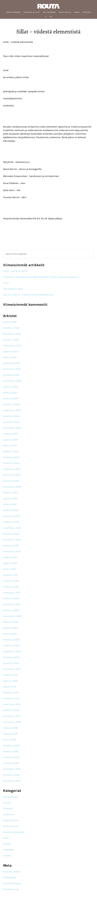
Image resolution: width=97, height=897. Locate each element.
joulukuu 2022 (11, 480)
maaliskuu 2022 (12, 528)
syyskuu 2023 (10, 439)
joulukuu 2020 (11, 610)
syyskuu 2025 (10, 351)
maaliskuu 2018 (11, 769)
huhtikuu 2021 (11, 586)
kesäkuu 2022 (10, 510)
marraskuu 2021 (12, 551)
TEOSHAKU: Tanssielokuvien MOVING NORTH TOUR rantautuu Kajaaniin (41, 277)
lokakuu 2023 (10, 433)
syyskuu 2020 (10, 628)
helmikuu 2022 (11, 533)
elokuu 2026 (10, 322)
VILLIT (6, 283)
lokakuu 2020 (10, 622)
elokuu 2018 (9, 739)
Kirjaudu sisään (11, 871)
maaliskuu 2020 (12, 651)
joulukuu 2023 (11, 422)
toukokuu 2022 (11, 516)
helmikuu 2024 (11, 416)
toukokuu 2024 (11, 404)
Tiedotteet (8, 849)
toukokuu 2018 (11, 757)
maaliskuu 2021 (11, 592)
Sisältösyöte (9, 877)
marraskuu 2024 (12, 381)
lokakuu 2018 (10, 728)
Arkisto (7, 802)
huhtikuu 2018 (11, 763)
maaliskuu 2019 (11, 704)
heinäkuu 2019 (11, 692)
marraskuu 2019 (12, 669)
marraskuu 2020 (12, 616)
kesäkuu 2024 (10, 398)
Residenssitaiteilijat (13, 832)
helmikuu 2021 (11, 598)
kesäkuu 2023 (10, 451)
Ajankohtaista (10, 796)
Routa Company (48, 6)
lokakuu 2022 (10, 492)
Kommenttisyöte (12, 883)
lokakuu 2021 (10, 557)
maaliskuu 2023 (12, 469)
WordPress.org (11, 889)
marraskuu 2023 (12, 428)
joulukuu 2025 (11, 339)
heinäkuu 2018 (11, 745)
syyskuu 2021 (10, 563)
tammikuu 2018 (11, 780)
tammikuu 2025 (12, 369)
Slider (6, 838)
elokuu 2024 (10, 392)
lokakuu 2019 (10, 675)
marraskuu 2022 (12, 486)
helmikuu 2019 (11, 710)
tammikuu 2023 (12, 475)
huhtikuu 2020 (11, 645)
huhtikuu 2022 (11, 522)
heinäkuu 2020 (11, 639)
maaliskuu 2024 (12, 410)
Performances (10, 826)
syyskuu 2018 (10, 733)
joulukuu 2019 (11, 663)
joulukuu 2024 (11, 375)
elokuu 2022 (10, 504)
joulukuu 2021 (11, 545)
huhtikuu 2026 (11, 328)
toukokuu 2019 (11, 698)
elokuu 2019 (9, 686)
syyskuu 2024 (10, 386)
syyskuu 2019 (10, 680)
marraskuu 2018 (12, 722)
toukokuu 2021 (11, 580)
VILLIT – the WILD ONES (15, 271)
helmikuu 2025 (11, 363)
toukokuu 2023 (11, 457)
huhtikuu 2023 (11, 463)
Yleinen (7, 855)
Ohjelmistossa (11, 820)
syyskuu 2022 (10, 498)
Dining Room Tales (13, 289)
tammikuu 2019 (11, 716)
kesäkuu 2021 (10, 575)
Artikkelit (8, 808)
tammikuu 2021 (11, 604)
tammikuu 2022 (12, 539)
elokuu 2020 (10, 633)
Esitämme (8, 814)
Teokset (7, 844)
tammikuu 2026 (12, 333)
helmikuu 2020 (11, 657)
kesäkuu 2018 (10, 751)
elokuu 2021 (9, 569)
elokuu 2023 (10, 445)
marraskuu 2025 (12, 345)
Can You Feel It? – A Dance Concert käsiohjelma (28, 294)
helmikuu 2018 (11, 775)
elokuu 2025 (10, 357)
